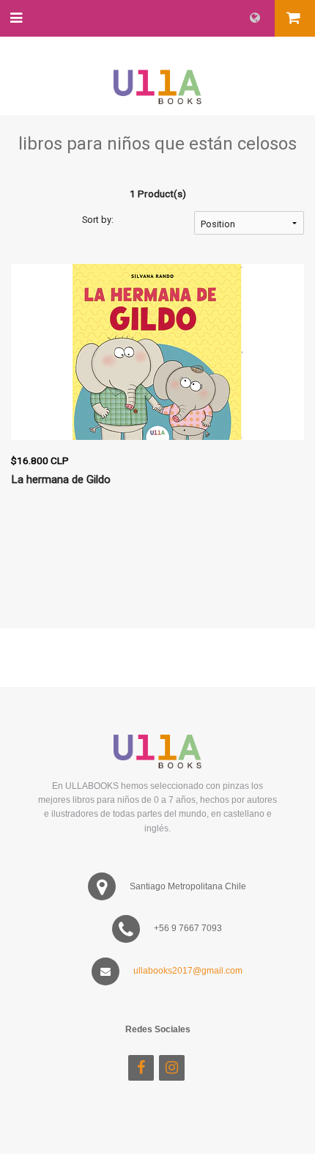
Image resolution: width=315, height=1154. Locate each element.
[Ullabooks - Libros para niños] (157, 74)
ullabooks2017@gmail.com (187, 971)
